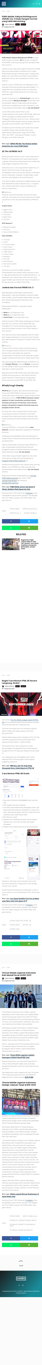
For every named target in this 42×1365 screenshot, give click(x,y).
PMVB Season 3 (30, 509)
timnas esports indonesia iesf (22, 1225)
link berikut (23, 800)
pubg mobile (31, 513)
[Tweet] (29, 521)
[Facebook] (19, 1285)
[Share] (11, 521)
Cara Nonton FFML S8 (21, 921)
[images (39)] (21, 704)
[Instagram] (23, 1285)
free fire (15, 929)
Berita (17, 24)
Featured (15, 509)
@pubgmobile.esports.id (10, 483)
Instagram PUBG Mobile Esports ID (13, 461)
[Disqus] (21, 578)
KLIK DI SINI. (29, 1077)
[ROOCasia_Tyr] (11, 544)
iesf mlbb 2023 (30, 1216)
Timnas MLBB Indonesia (22, 1230)
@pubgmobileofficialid (9, 480)
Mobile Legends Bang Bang (23, 1220)
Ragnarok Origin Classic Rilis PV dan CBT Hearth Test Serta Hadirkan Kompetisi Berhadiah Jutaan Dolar (29, 544)
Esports (23, 24)
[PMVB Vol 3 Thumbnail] (21, 42)
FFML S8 (27, 925)
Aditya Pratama (9, 24)
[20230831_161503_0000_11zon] (21, 996)
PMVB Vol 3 (16, 513)
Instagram (29, 493)
